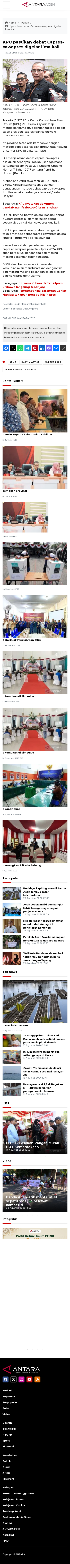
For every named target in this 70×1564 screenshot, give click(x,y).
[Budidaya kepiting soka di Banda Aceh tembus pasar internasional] (12, 893)
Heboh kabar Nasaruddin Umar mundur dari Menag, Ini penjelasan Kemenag (43, 924)
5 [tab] (45, 1157)
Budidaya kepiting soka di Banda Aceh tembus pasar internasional (44, 892)
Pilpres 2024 (53, 362)
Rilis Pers (8, 1478)
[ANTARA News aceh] (39, 4)
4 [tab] (40, 1157)
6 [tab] (37, 1215)
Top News (10, 971)
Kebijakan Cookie (14, 1505)
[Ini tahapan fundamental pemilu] (25, 517)
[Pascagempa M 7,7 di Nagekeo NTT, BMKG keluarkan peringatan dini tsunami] (12, 1089)
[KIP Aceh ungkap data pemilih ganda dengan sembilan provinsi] (35, 467)
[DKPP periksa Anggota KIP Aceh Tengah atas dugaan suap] (35, 785)
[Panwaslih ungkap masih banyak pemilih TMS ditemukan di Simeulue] (35, 672)
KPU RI (13, 362)
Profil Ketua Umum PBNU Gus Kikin (31, 1337)
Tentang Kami (12, 1511)
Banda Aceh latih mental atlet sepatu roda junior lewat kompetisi (31, 1201)
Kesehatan (10, 1455)
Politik (25, 22)
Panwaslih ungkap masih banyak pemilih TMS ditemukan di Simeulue (34, 694)
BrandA (7, 1523)
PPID (6, 1540)
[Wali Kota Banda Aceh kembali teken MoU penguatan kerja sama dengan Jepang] (12, 958)
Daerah (7, 1422)
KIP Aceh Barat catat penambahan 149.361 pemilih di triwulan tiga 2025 (32, 638)
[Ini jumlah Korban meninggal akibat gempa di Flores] (12, 1056)
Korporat (8, 1534)
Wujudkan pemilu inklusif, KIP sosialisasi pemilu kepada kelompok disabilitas (30, 432)
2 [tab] (30, 1157)
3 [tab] (35, 1157)
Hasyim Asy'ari (30, 362)
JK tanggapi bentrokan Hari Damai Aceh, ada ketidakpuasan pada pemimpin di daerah (44, 1039)
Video (7, 1161)
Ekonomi (8, 1446)
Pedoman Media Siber (17, 1517)
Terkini (7, 1390)
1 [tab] (25, 1157)
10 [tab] (58, 1215)
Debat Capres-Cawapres (20, 369)
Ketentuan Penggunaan (18, 1493)
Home (12, 22)
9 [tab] (53, 1215)
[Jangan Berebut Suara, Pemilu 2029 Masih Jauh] (35, 563)
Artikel (7, 1472)
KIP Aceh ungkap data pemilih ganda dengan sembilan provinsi (33, 489)
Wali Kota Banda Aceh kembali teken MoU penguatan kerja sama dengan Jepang (43, 957)
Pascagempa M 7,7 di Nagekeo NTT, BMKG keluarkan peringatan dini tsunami (43, 1088)
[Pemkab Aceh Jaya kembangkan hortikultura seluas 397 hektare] (12, 942)
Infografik (10, 1219)
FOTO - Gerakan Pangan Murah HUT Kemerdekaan (32, 1145)
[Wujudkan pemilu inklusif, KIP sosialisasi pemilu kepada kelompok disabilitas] (35, 410)
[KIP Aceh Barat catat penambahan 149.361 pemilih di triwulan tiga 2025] (35, 616)
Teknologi (9, 1428)
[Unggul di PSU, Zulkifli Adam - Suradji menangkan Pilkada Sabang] (35, 841)
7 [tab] (42, 1215)
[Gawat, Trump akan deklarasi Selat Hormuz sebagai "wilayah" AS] (12, 1072)
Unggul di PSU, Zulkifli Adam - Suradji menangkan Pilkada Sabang (28, 863)
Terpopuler (11, 878)
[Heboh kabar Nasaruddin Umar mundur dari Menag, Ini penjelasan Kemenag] (12, 925)
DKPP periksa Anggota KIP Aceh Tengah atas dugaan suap (34, 807)
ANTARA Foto (11, 1528)
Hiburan (8, 1434)
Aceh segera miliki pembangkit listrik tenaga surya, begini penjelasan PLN (43, 908)
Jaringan (8, 1487)
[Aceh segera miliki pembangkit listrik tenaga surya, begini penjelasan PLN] (12, 909)
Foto (6, 1102)
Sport (6, 1440)
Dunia (6, 1467)
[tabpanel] (35, 1132)
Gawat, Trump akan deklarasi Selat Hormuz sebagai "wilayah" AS (44, 1072)
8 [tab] (47, 1215)
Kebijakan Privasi (13, 1499)
